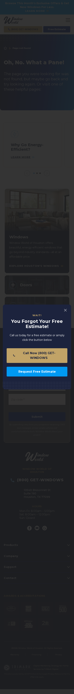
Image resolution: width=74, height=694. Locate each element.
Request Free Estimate (37, 371)
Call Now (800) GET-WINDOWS (38, 355)
